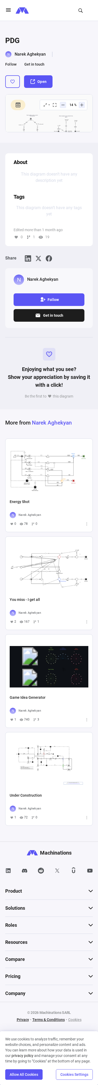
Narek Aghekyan (30, 54)
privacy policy (22, 1056)
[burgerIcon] (8, 10)
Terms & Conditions (48, 1020)
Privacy (23, 1020)
